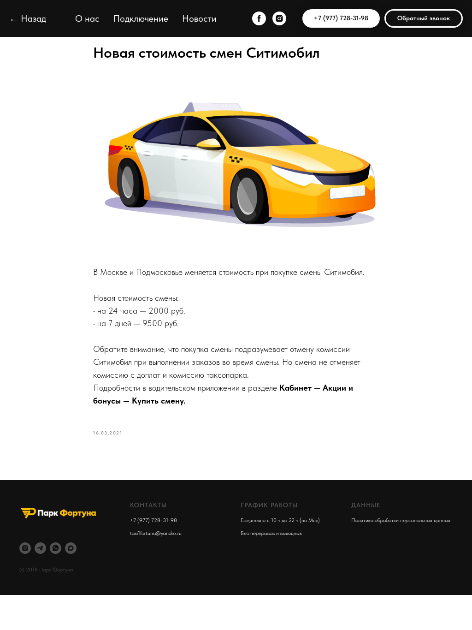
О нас (87, 18)
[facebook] (259, 18)
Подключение (140, 18)
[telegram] (40, 548)
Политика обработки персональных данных (400, 520)
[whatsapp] (55, 548)
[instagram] (279, 18)
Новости (199, 18)
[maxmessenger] (71, 548)
